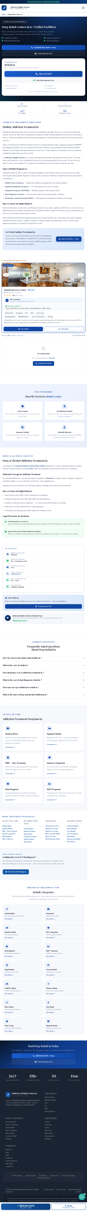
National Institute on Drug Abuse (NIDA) (30, 466)
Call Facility (65, 329)
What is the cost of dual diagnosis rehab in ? (22, 680)
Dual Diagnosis (7, 836)
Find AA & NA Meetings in (17, 872)
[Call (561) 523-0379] (8, 1094)
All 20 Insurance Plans (52, 839)
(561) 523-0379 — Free (70, 239)
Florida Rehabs (72, 828)
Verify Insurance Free (44, 53)
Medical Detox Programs (14, 183)
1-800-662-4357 (16, 574)
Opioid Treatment (29, 831)
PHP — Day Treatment (9, 831)
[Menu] (83, 8)
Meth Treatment (29, 839)
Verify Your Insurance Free (45, 80)
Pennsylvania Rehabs (73, 839)
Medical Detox (7, 826)
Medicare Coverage (51, 831)
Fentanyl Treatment (30, 836)
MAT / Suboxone (7, 839)
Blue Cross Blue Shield (52, 834)
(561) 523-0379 (45, 74)
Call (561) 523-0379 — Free (45, 47)
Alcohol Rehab (28, 829)
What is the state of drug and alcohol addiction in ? (25, 694)
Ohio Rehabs (71, 836)
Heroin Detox (28, 834)
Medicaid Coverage (51, 828)
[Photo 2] (42, 285)
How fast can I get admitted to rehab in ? (21, 687)
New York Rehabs (72, 834)
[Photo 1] (40, 285)
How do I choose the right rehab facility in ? (22, 658)
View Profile (24, 329)
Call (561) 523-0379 (44, 363)
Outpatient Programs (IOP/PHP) (17, 190)
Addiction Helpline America (24, 1093)
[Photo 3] (44, 285)
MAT (31, 469)
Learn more (9, 747)
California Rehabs (73, 826)
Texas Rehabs (71, 831)
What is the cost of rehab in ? (15, 665)
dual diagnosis (45, 499)
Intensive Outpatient (8, 834)
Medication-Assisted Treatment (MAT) (19, 198)
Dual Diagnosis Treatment (14, 194)
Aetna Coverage (50, 836)
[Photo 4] (46, 285)
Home (4, 14)
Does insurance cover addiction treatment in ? (23, 672)
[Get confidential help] (82, 1197)
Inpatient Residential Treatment (17, 187)
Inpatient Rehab (7, 828)
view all (51, 358)
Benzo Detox (28, 842)
